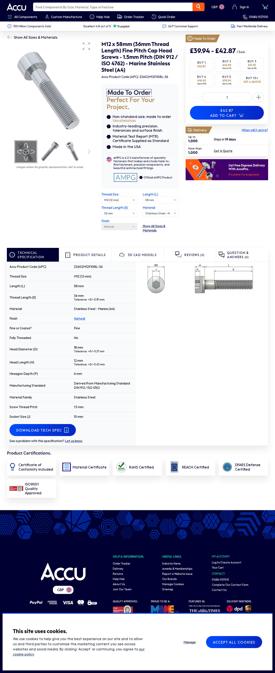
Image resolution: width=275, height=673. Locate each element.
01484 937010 (258, 17)
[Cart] (265, 7)
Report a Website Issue (177, 573)
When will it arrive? (255, 130)
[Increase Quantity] (195, 97)
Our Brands (169, 578)
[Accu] (16, 7)
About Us (119, 584)
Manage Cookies (173, 584)
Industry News (171, 563)
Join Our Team (122, 589)
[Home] (63, 572)
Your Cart (218, 567)
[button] (86, 46)
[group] (50, 90)
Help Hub (119, 578)
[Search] (198, 7)
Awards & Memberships (177, 568)
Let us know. (74, 441)
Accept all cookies (234, 642)
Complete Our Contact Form (230, 584)
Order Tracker (121, 563)
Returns (118, 573)
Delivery (118, 568)
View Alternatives (124, 120)
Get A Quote (223, 151)
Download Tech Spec (39, 430)
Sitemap (167, 589)
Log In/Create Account (226, 562)
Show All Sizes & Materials (35, 37)
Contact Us (219, 589)
